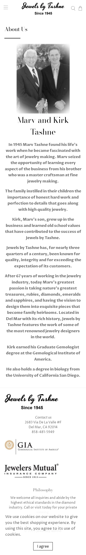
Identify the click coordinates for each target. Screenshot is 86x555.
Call (27, 507)
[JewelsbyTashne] (43, 8)
